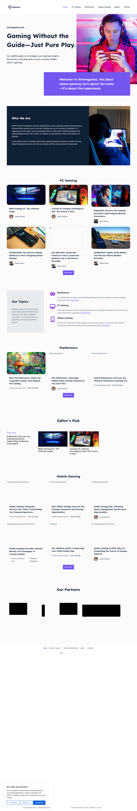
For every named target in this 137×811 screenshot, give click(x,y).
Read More (74, 300)
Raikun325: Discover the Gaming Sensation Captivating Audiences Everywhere (18, 440)
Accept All (39, 803)
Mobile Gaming (104, 7)
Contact (127, 7)
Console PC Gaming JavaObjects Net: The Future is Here (84, 451)
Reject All (26, 803)
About (117, 7)
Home (65, 7)
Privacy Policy (54, 648)
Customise (13, 803)
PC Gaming (76, 7)
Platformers (89, 7)
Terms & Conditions (70, 648)
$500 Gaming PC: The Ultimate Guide (48, 450)
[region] (26, 795)
